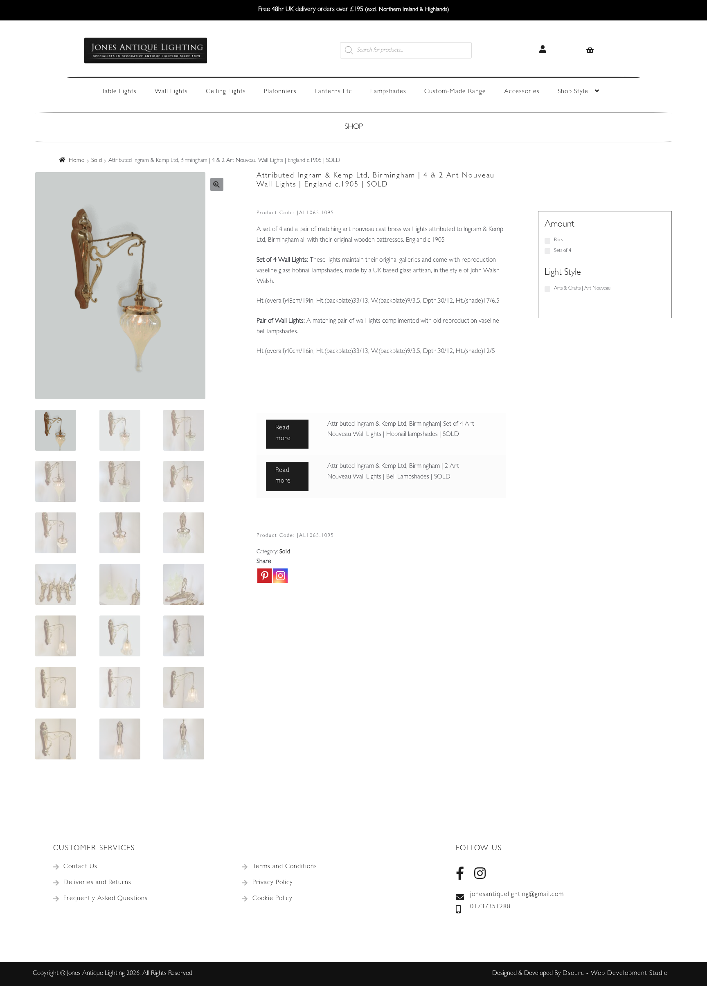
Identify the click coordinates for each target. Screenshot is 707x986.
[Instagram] (280, 575)
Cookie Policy (272, 899)
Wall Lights (171, 92)
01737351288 (490, 907)
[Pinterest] (264, 575)
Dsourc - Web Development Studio (615, 973)
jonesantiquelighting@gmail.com (517, 895)
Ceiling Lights (226, 92)
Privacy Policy (272, 883)
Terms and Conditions (284, 867)
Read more (283, 433)
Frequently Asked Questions (105, 899)
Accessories (522, 92)
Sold (96, 161)
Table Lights (119, 92)
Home (77, 161)
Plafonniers (280, 92)
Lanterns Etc (333, 92)
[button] (216, 184)
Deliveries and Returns (97, 883)
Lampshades (388, 92)
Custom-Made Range (455, 92)
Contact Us (80, 867)
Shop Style (573, 92)
